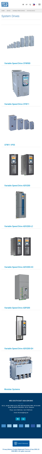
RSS (36, 449)
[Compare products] (26, 4)
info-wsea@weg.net (22, 412)
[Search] (30, 4)
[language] (34, 4)
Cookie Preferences (23, 443)
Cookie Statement (18, 449)
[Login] (23, 4)
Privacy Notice (7, 449)
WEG (4, 4)
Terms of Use (29, 449)
